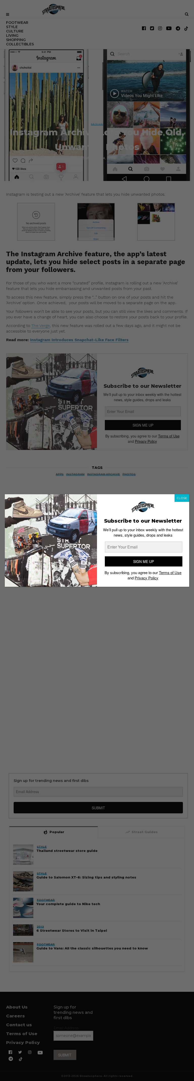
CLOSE (182, 498)
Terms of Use (170, 572)
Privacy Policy (146, 577)
